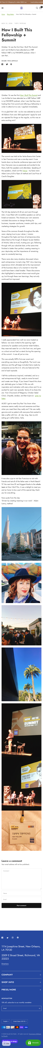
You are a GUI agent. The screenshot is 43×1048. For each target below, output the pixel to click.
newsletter (28, 1002)
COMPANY (7, 974)
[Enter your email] (39, 1008)
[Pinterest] (19, 937)
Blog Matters (10, 14)
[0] (40, 8)
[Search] (37, 8)
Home (3, 14)
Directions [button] (5, 964)
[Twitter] (9, 937)
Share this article (10, 61)
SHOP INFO (8, 982)
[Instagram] (14, 937)
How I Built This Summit (28, 95)
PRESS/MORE (9, 989)
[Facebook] (4, 937)
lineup (25, 170)
